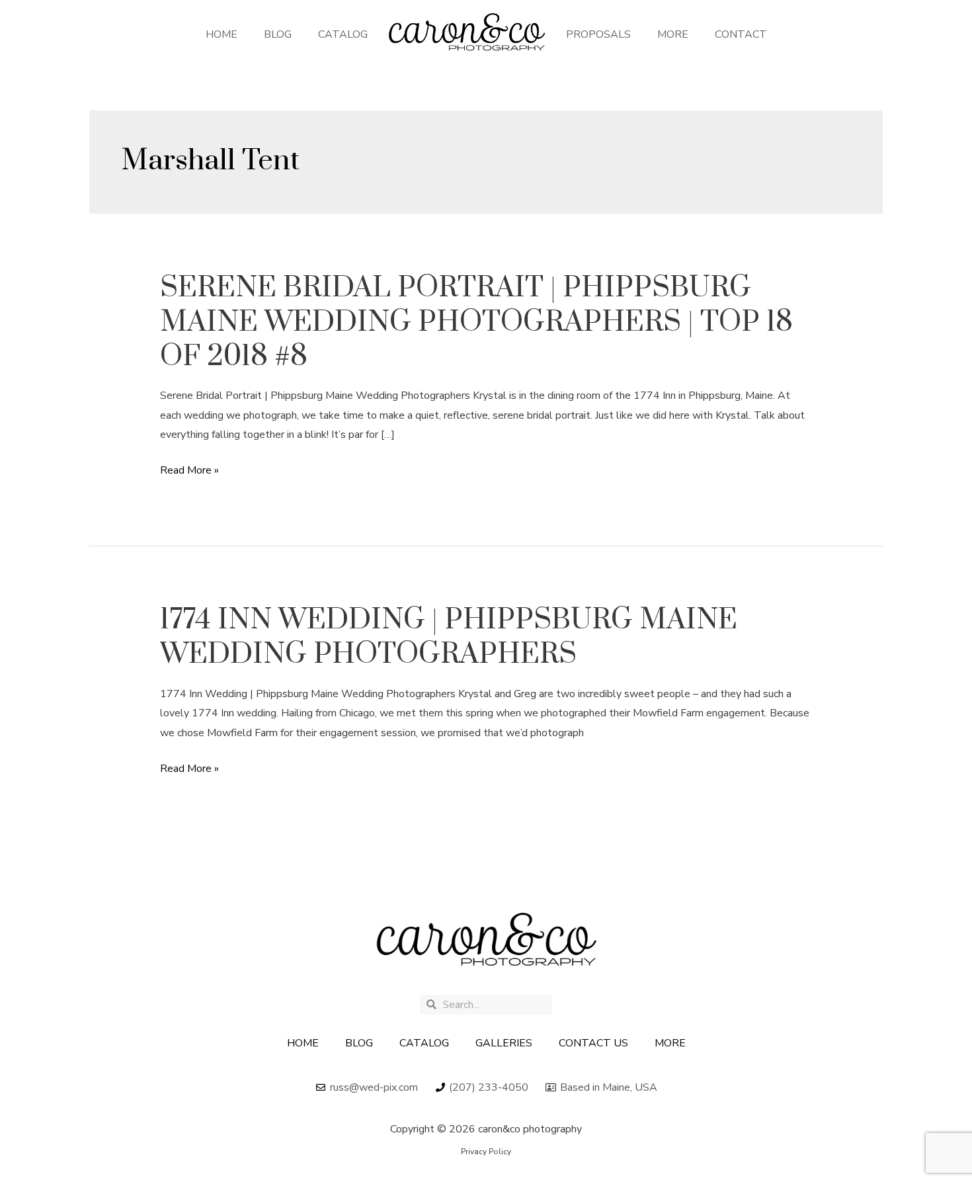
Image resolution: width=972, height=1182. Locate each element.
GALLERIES (503, 1043)
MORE (672, 34)
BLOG (278, 34)
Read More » (189, 471)
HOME (221, 34)
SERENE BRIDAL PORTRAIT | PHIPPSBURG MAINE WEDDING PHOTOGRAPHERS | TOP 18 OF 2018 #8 (476, 322)
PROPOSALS (598, 34)
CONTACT (741, 34)
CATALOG (343, 34)
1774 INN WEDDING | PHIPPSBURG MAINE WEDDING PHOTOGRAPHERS (448, 637)
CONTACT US (593, 1043)
